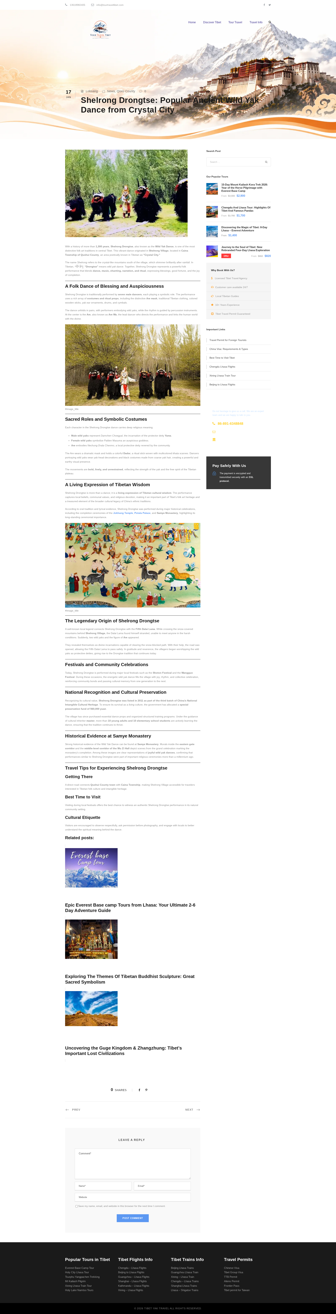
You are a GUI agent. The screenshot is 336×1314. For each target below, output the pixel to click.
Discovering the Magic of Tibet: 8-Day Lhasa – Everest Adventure (244, 229)
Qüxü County (126, 91)
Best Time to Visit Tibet (222, 357)
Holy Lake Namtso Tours (79, 1290)
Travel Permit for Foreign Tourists (227, 340)
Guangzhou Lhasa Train (184, 1272)
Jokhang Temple (123, 513)
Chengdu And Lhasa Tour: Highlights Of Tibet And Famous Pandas (245, 209)
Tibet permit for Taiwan (237, 1290)
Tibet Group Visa (233, 1272)
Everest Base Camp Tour (79, 1267)
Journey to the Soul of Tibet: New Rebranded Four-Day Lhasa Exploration (245, 249)
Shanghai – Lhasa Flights (132, 1281)
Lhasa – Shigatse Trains (184, 1290)
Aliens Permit (231, 1281)
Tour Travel (235, 22)
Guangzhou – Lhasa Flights (133, 1276)
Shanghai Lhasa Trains (184, 1285)
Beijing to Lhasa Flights (222, 384)
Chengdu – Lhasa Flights (132, 1267)
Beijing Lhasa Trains (182, 1267)
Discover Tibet (212, 22)
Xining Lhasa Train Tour (222, 375)
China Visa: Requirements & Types (228, 349)
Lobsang (92, 91)
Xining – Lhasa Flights (130, 1290)
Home (192, 22)
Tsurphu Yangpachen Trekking (82, 1276)
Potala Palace (142, 513)
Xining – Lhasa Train (182, 1276)
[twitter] (270, 5)
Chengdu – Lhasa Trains (185, 1281)
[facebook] (264, 5)
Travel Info (256, 22)
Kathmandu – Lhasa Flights (133, 1285)
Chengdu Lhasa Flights (222, 366)
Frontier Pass (231, 1285)
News (111, 91)
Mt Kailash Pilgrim (75, 1281)
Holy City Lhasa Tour (77, 1272)
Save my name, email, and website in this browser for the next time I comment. (122, 1206)
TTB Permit (230, 1276)
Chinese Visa (231, 1267)
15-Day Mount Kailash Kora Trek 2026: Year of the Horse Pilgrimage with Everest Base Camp (244, 187)
